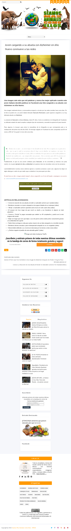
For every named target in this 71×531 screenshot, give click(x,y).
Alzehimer (19, 115)
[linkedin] (25, 477)
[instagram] (58, 2)
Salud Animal (42, 501)
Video (21, 504)
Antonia (26, 120)
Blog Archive (42, 319)
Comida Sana (44, 488)
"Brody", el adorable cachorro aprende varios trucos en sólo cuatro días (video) (31, 207)
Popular (29, 319)
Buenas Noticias (33, 488)
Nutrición (46, 494)
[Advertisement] (35, 143)
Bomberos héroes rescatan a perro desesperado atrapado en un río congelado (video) (33, 225)
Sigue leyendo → (41, 474)
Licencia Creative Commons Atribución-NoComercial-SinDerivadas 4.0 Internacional (35, 516)
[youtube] (64, 2)
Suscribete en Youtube (31, 292)
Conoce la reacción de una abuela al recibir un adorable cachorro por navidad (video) (33, 203)
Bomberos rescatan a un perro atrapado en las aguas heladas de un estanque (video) (33, 205)
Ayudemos (23, 488)
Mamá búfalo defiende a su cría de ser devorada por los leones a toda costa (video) (33, 228)
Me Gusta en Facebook (30, 288)
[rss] (61, 2)
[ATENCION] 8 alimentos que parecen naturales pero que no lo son (34, 422)
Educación (43, 491)
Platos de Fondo (25, 498)
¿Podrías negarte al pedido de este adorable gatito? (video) (25, 230)
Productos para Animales (28, 501)
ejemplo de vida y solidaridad (23, 164)
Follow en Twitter (29, 284)
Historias (23, 494)
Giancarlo (15, 120)
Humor (30, 494)
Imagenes (37, 494)
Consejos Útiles (24, 491)
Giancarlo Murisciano (39, 112)
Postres (34, 498)
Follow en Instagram (30, 296)
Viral (26, 504)
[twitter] (51, 2)
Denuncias (35, 491)
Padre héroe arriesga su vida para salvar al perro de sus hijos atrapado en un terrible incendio (36, 223)
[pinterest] (67, 2)
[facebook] (54, 2)
